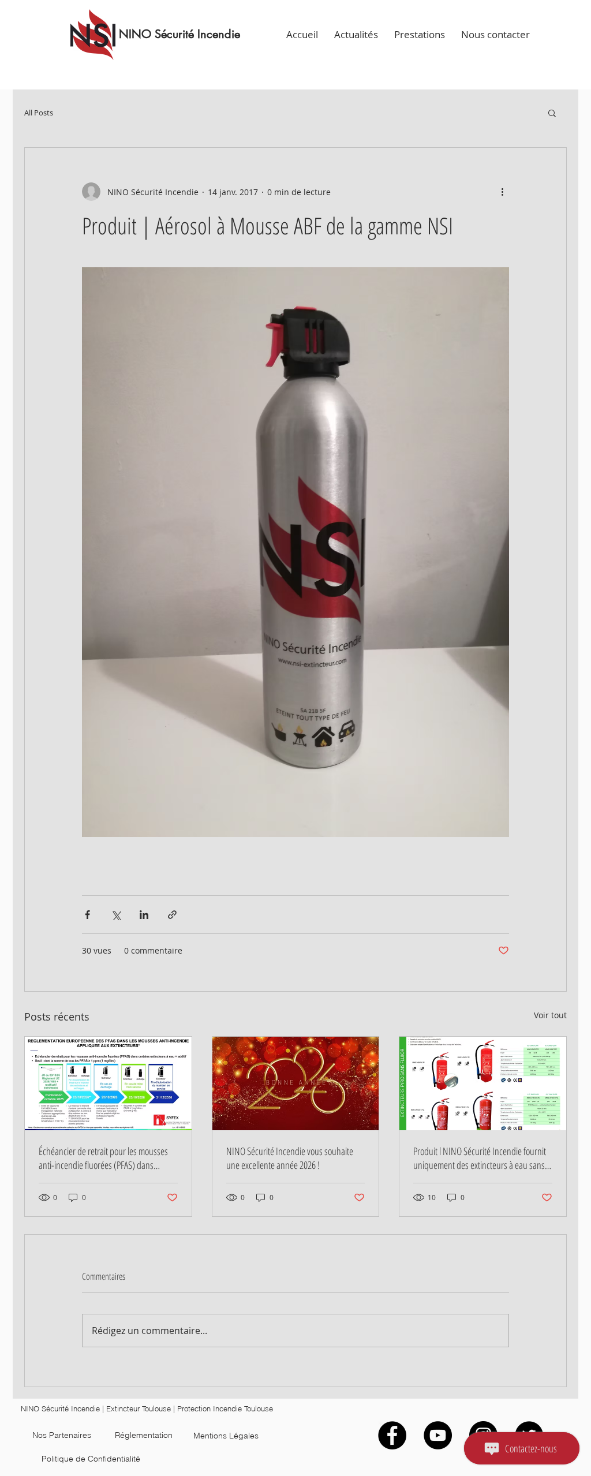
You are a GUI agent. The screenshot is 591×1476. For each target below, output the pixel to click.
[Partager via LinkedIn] (144, 914)
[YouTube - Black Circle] (438, 1435)
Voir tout (550, 1015)
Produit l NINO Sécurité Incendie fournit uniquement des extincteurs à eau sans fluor (479, 1158)
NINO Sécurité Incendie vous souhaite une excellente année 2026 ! (289, 1158)
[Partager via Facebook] (87, 914)
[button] (552, 112)
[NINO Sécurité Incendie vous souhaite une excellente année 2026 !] (295, 1083)
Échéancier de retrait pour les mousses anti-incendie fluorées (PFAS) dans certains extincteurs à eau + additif (103, 1158)
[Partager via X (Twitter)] (115, 914)
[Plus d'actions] (502, 192)
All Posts (38, 113)
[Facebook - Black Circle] (392, 1435)
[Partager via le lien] (172, 914)
